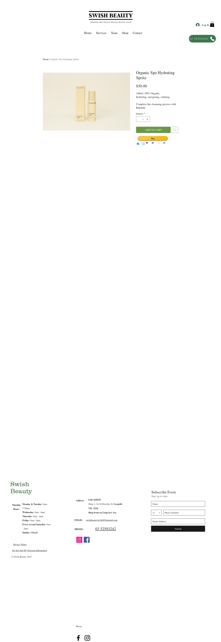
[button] (101, 33)
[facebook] (78, 638)
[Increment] (147, 119)
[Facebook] (87, 540)
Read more (140, 107)
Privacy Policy (20, 544)
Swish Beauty (21, 487)
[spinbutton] (143, 119)
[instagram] (87, 638)
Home (46, 59)
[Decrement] (138, 119)
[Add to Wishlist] (175, 130)
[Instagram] (79, 540)
